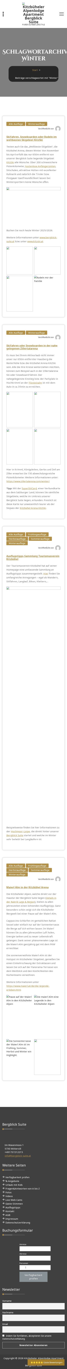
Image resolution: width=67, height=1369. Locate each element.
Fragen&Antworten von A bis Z (22, 1188)
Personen (23, 1263)
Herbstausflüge (17, 538)
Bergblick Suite (14, 835)
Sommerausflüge (40, 538)
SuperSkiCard (29, 488)
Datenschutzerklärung (17, 1222)
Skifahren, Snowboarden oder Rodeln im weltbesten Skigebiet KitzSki (31, 138)
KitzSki (10, 162)
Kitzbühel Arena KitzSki (33, 508)
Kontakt (9, 1211)
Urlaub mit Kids (14, 1184)
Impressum (11, 1218)
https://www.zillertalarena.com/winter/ (28, 481)
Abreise (22, 1254)
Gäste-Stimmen (14, 1203)
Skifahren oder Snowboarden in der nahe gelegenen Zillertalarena (31, 347)
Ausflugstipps (12, 1207)
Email (5, 1324)
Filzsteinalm (35, 382)
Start (35, 70)
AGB (7, 1215)
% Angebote (12, 1181)
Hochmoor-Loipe (20, 831)
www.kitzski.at (35, 241)
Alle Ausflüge (16, 123)
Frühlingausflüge (37, 534)
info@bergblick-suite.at (18, 1155)
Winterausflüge (36, 123)
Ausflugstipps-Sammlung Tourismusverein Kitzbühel (32, 557)
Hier (45, 573)
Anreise (22, 1244)
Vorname (7, 1300)
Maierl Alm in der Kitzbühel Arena (27, 887)
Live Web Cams (13, 1199)
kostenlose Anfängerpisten (40, 166)
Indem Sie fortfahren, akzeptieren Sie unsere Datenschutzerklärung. (26, 1337)
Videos (9, 1196)
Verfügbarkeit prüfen (17, 1177)
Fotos (8, 1192)
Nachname (7, 1312)
